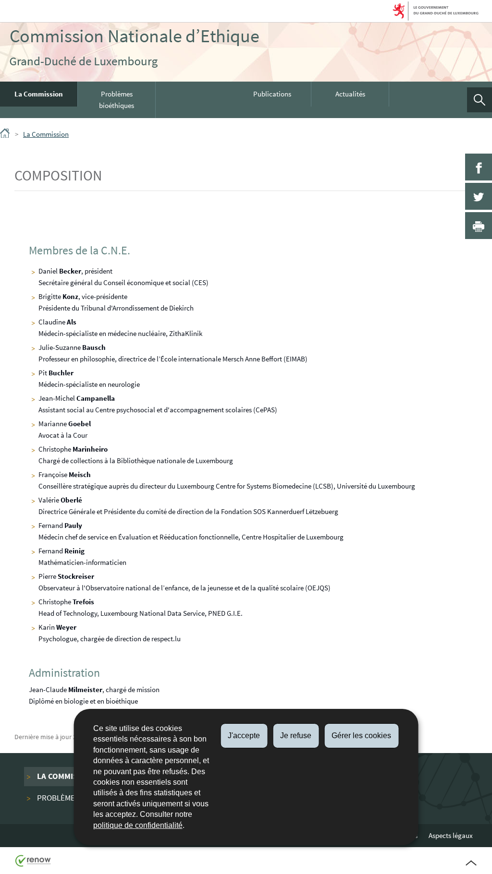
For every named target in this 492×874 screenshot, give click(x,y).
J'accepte (244, 735)
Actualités (350, 93)
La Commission (38, 93)
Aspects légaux (451, 835)
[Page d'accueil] (5, 135)
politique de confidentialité (138, 825)
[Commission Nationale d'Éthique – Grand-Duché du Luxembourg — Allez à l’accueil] (134, 48)
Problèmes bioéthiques (116, 99)
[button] (479, 99)
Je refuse (295, 735)
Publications (272, 93)
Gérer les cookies (361, 735)
